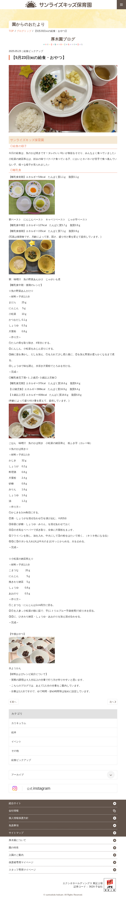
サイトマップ (16, 832)
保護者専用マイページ (21, 862)
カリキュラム (18, 723)
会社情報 (14, 810)
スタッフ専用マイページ (22, 869)
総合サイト (15, 803)
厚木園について (17, 840)
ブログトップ (24, 31)
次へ (112, 701)
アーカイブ (17, 774)
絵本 (13, 732)
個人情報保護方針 (18, 818)
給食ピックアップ (21, 760)
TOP (11, 31)
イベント (16, 741)
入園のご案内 (16, 855)
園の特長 (14, 847)
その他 (15, 751)
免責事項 (14, 825)
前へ (14, 701)
